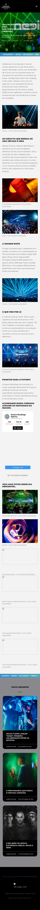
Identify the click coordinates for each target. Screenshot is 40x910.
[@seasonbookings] (7, 416)
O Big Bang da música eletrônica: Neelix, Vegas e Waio (19, 845)
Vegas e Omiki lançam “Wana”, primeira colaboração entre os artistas (17, 737)
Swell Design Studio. (25, 898)
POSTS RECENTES (20, 687)
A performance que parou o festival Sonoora (19, 792)
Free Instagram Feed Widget (18, 475)
